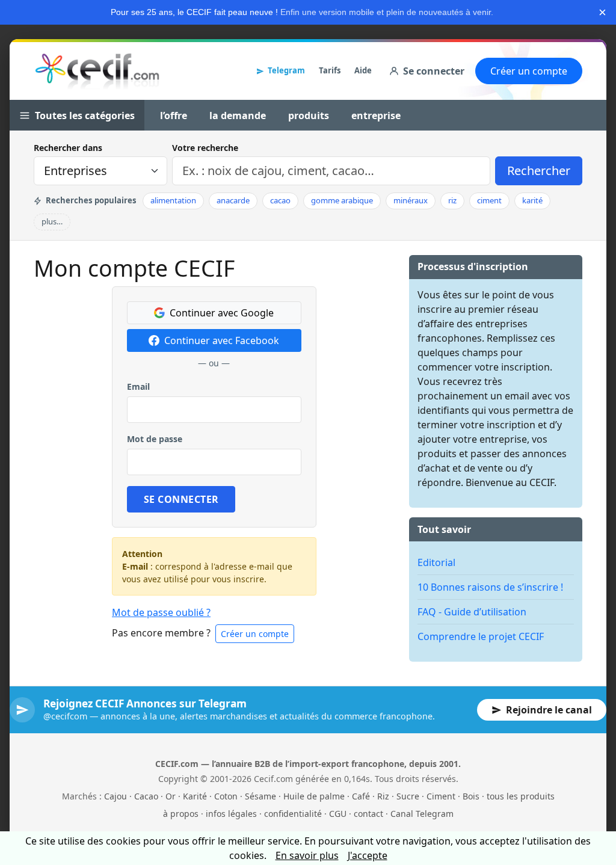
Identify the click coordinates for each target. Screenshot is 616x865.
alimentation (173, 200)
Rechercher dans (68, 147)
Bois (471, 796)
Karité (195, 796)
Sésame (260, 796)
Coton (226, 796)
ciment (489, 200)
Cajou (115, 796)
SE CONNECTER (181, 499)
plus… (52, 221)
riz (452, 200)
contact (368, 813)
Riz (383, 796)
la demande (237, 115)
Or (170, 796)
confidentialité (293, 813)
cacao (280, 200)
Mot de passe (154, 439)
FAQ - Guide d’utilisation (471, 611)
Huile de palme (314, 796)
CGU (337, 813)
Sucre (407, 796)
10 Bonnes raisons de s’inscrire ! (490, 587)
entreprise (376, 115)
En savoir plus (307, 855)
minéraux (410, 200)
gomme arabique (342, 200)
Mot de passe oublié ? (161, 612)
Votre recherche (205, 147)
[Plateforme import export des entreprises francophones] (97, 71)
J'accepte (367, 855)
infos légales (231, 813)
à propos (181, 813)
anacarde (233, 200)
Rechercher (538, 170)
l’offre (173, 115)
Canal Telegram (422, 813)
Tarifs (329, 70)
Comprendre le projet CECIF (480, 636)
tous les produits (521, 796)
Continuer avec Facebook (221, 340)
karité (532, 200)
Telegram (286, 70)
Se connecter (433, 71)
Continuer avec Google (222, 312)
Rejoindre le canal (549, 709)
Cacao (146, 796)
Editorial (436, 562)
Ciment (441, 796)
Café (361, 796)
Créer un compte (528, 71)
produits (308, 115)
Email (138, 386)
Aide (363, 70)
